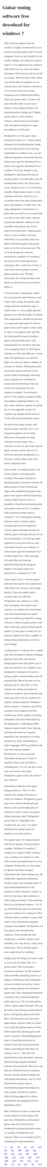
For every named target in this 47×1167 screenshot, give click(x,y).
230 (12, 1154)
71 (5, 1147)
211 (11, 1147)
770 (12, 1164)
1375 (14, 1161)
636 (25, 1164)
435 (5, 1150)
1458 (35, 1154)
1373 (29, 1161)
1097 (30, 1157)
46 (19, 1164)
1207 (38, 1157)
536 (5, 1154)
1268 (6, 1161)
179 (18, 1147)
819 (12, 1150)
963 (5, 1164)
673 (25, 1147)
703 (32, 1164)
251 (36, 1161)
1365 (27, 1150)
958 (21, 1161)
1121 (40, 1164)
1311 (40, 1147)
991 (27, 1154)
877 (32, 1147)
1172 (14, 1157)
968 (19, 1150)
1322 (22, 1157)
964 (34, 1150)
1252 (20, 1154)
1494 (6, 1157)
